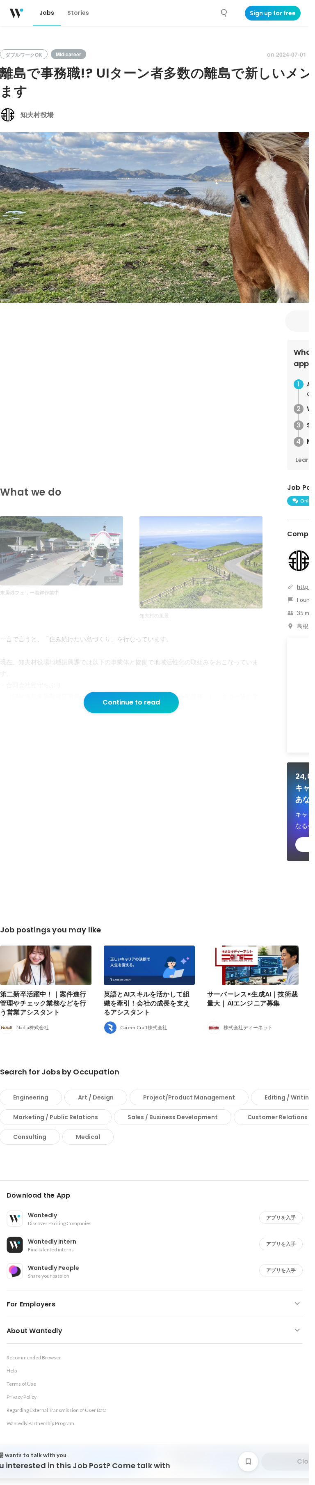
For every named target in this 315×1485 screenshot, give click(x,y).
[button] (158, 1195)
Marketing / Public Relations (55, 1117)
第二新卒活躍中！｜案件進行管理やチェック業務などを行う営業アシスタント (43, 1003)
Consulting (29, 1137)
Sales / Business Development (173, 1117)
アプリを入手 (281, 1217)
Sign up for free (273, 13)
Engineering (30, 1097)
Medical (88, 1137)
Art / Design (96, 1097)
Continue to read (131, 702)
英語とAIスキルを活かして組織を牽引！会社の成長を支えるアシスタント (147, 1003)
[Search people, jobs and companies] (224, 13)
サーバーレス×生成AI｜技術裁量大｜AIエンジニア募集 (252, 998)
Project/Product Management (189, 1097)
